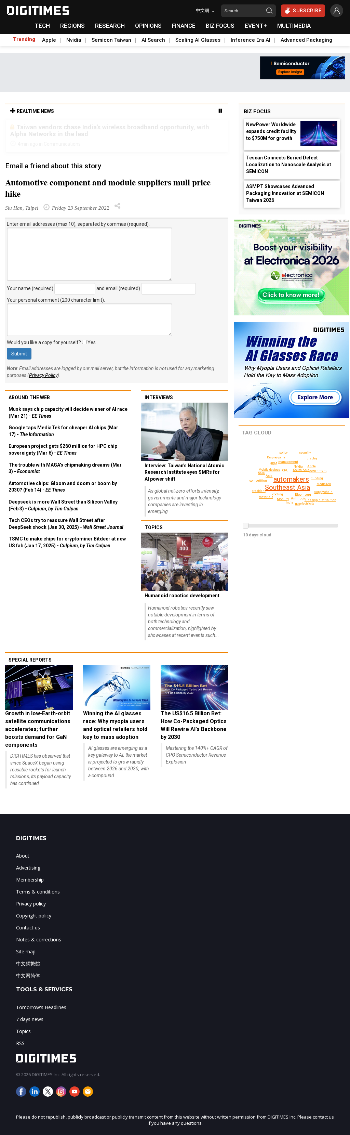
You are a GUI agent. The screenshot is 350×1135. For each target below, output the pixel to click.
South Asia (301, 470)
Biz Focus (257, 111)
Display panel (276, 457)
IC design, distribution (320, 500)
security (305, 452)
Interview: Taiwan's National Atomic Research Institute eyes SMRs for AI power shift (184, 472)
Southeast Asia (287, 487)
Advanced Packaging (306, 40)
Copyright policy (33, 915)
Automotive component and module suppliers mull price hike (108, 188)
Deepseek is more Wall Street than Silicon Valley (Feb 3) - (63, 505)
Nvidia (73, 40)
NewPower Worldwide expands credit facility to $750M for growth (271, 131)
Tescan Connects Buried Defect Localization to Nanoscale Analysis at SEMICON (288, 164)
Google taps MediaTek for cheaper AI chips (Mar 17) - (63, 431)
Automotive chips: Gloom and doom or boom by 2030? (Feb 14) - (63, 487)
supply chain (323, 492)
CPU (285, 470)
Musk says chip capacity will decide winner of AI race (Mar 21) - (68, 412)
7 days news (29, 1019)
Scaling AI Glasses (197, 40)
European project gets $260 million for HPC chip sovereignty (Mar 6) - (63, 449)
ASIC (261, 473)
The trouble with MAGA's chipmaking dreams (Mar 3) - (65, 468)
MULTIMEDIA (294, 25)
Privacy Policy (43, 375)
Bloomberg (303, 494)
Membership (30, 879)
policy (283, 452)
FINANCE (184, 25)
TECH (42, 25)
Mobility (283, 499)
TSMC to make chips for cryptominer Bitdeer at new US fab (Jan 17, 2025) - (67, 542)
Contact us (28, 927)
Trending (24, 39)
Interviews (159, 397)
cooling (277, 494)
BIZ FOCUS (220, 25)
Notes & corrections (38, 939)
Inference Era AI (250, 40)
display (312, 458)
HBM (273, 463)
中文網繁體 (28, 963)
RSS (20, 1043)
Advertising (28, 867)
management (288, 462)
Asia (269, 476)
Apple (49, 40)
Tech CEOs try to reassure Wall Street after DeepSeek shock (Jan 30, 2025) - (66, 524)
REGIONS (72, 25)
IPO (297, 504)
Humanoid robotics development (182, 595)
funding (317, 478)
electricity (307, 503)
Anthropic (298, 498)
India (289, 502)
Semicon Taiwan (111, 40)
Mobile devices (269, 469)
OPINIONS (148, 25)
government (317, 470)
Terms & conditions (38, 891)
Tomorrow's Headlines (41, 1007)
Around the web (29, 397)
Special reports (30, 660)
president (259, 491)
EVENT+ (256, 25)
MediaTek (324, 484)
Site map (26, 951)
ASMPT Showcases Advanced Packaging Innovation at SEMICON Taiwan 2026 (285, 193)
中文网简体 (28, 975)
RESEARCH (110, 25)
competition (258, 480)
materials (266, 497)
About (22, 855)
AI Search (153, 40)
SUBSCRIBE (307, 10)
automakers (291, 479)
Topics (154, 527)
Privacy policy (31, 903)
